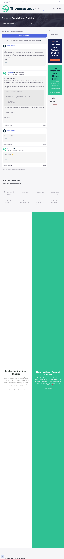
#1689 (44, 68)
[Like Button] (6, 62)
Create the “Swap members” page (55, 201)
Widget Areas (6, 31)
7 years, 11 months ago (30, 40)
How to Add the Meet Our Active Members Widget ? (40, 192)
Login (53, 8)
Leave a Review (48, 388)
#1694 (44, 165)
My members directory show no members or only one (9, 192)
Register (59, 8)
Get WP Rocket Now (55, 59)
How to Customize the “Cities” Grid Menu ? (24, 191)
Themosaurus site (50, 1)
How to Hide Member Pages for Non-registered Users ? (9, 202)
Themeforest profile (58, 1)
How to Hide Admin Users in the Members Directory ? (24, 202)
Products (45, 10)
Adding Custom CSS (10, 112)
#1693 (44, 144)
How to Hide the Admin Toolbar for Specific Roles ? (55, 192)
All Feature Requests (55, 92)
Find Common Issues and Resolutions (16, 389)
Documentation (46, 6)
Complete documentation (56, 182)
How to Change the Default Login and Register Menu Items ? (40, 202)
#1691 (44, 125)
